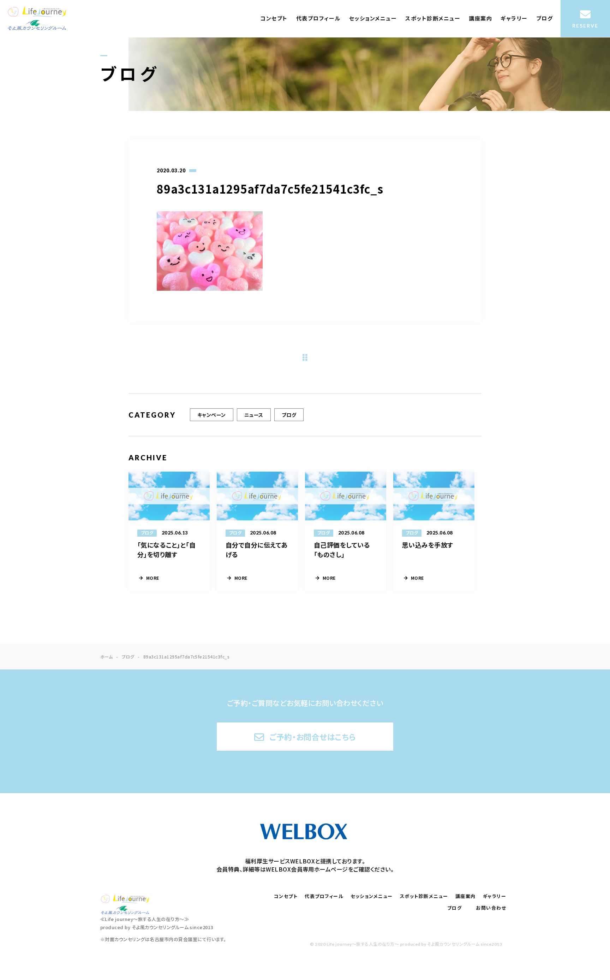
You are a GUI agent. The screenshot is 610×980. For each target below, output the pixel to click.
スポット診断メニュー (432, 18)
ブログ (544, 18)
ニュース (253, 414)
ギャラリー (514, 18)
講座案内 (480, 18)
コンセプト (274, 18)
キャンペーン (211, 414)
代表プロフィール (318, 18)
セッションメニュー (373, 18)
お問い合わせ (491, 908)
